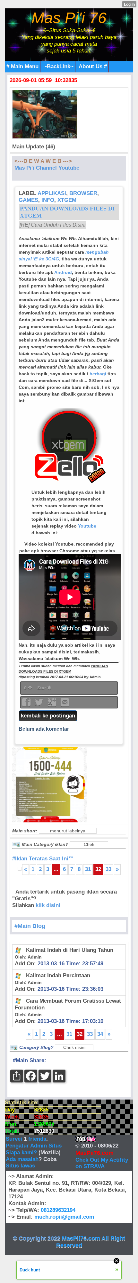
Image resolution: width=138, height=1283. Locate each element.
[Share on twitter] (40, 704)
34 (100, 1034)
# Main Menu (22, 66)
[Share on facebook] (27, 704)
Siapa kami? (21, 1152)
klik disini (48, 905)
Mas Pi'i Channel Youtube (46, 168)
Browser (83, 193)
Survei (15, 1139)
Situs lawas (20, 1166)
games (28, 200)
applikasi (52, 193)
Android (63, 272)
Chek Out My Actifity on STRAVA (101, 1163)
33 (108, 869)
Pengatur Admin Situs (34, 1146)
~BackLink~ (58, 66)
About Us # (93, 66)
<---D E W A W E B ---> (43, 161)
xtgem (66, 200)
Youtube (87, 526)
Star (42, 687)
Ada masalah (22, 1159)
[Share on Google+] (52, 704)
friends (37, 1139)
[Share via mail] (65, 704)
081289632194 (58, 1210)
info (47, 200)
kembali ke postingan (48, 716)
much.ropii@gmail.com (64, 1217)
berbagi (98, 373)
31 (88, 869)
